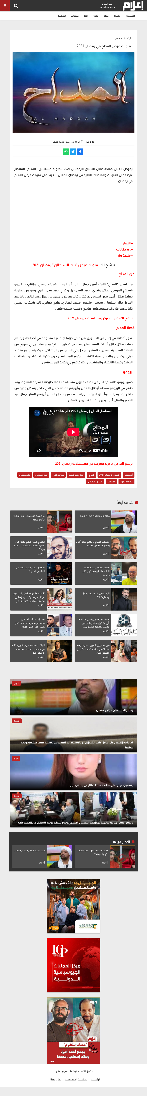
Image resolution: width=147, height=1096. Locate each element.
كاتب (88, 141)
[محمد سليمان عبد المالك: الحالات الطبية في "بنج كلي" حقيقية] (124, 573)
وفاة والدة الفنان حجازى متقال (94, 515)
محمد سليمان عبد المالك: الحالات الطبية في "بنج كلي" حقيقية (96, 571)
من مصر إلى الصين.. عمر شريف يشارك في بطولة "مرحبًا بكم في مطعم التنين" (93, 649)
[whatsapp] (66, 151)
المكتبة (62, 15)
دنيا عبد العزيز (126, 481)
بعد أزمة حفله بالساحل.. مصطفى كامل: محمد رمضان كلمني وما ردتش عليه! (30, 623)
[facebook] (80, 151)
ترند (86, 15)
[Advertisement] (73, 212)
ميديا (106, 15)
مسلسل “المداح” (120, 284)
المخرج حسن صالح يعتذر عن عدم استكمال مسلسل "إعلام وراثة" (29, 545)
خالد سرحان (24, 474)
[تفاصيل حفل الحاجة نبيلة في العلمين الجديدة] (59, 573)
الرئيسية (131, 15)
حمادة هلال (58, 474)
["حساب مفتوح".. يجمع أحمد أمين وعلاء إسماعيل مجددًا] (124, 547)
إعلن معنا (55, 1079)
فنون (95, 15)
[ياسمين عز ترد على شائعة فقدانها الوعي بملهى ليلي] (73, 772)
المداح (91, 474)
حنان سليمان (41, 474)
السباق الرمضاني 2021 (109, 474)
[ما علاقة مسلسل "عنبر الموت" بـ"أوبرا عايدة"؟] (59, 521)
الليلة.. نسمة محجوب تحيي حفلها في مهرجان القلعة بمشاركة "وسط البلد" (28, 649)
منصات (75, 15)
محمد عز (111, 481)
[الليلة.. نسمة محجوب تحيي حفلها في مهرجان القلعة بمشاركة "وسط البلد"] (59, 651)
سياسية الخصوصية (76, 1079)
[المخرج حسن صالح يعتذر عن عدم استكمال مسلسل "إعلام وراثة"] (59, 547)
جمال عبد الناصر (76, 474)
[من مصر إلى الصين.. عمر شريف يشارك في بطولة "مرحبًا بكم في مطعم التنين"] (124, 651)
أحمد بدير (128, 474)
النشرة (117, 15)
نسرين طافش (95, 481)
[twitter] (73, 151)
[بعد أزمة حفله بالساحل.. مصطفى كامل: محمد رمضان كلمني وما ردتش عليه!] (59, 625)
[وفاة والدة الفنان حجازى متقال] (124, 521)
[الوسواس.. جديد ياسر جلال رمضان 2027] (124, 599)
